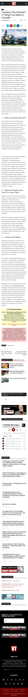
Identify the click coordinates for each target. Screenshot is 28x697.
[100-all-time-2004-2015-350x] (14, 630)
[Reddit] (15, 679)
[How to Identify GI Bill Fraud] (5, 380)
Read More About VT (21, 666)
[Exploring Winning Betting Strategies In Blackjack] (5, 373)
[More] (21, 25)
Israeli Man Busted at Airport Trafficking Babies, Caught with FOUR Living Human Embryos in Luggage (13, 556)
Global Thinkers (6, 603)
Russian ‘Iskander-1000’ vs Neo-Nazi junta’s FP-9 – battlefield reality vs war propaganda (13, 545)
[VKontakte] (14, 683)
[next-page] (5, 386)
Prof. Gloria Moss (5, 585)
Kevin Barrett (17, 581)
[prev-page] (2, 386)
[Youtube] (22, 683)
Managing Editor (6, 20)
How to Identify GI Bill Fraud (18, 378)
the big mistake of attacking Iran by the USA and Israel (14, 484)
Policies (12, 689)
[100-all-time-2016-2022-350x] (14, 637)
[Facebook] (7, 679)
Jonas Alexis (9, 581)
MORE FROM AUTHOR (19, 360)
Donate (16, 689)
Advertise (17, 691)
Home (2, 7)
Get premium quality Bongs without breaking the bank (21, 353)
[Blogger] (3, 679)
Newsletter (7, 691)
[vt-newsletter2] (12, 599)
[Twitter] (7, 25)
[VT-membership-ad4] (14, 414)
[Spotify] (5, 683)
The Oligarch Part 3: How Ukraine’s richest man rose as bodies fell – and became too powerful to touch (13, 512)
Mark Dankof (14, 585)
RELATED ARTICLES (7, 360)
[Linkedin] (18, 25)
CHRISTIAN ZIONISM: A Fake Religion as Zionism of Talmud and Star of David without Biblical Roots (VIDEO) (14, 474)
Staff (8, 689)
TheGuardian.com (10, 345)
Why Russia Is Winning (9, 504)
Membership (22, 689)
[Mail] (11, 679)
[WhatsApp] (14, 25)
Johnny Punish (15, 590)
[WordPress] (18, 683)
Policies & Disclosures (14, 324)
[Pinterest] (11, 25)
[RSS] (23, 679)
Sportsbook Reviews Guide (19, 693)
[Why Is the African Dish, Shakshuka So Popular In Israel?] (5, 365)
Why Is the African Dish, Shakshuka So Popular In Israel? (17, 365)
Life (6, 7)
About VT (4, 324)
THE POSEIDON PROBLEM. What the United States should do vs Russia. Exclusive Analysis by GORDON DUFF (13, 523)
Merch (12, 691)
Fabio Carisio (15, 584)
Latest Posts (5, 457)
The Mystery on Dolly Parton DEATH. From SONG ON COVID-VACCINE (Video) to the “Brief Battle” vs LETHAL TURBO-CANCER (14, 463)
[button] (2, 4)
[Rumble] (19, 679)
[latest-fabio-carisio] (12, 572)
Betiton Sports (14, 695)
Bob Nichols (11, 587)
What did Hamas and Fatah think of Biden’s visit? (6, 353)
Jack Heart (21, 584)
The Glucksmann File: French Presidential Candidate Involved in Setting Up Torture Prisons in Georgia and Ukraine (13, 494)
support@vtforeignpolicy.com (17, 669)
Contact (21, 691)
